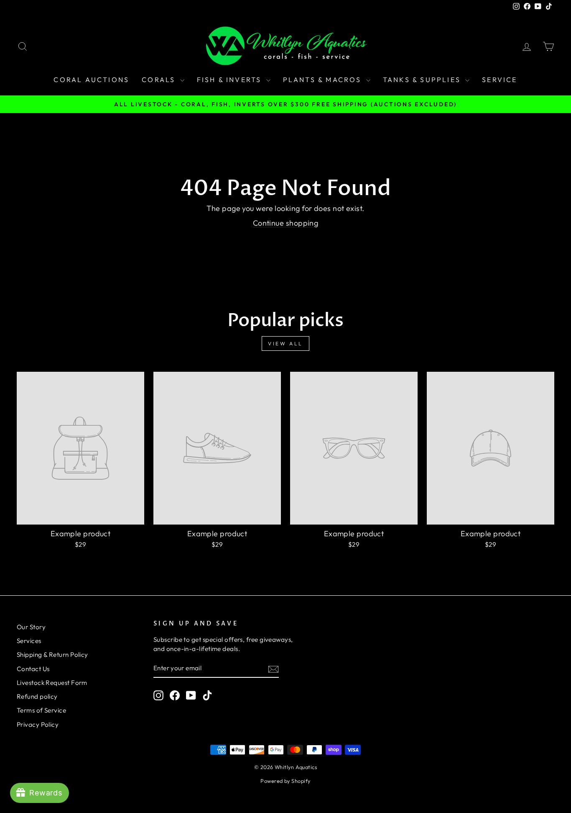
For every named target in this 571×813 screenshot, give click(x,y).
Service (499, 79)
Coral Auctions (91, 79)
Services (29, 641)
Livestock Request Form (52, 683)
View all (285, 343)
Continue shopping (286, 223)
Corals (160, 79)
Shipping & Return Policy (52, 655)
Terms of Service (41, 710)
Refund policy (37, 696)
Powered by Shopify (285, 780)
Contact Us (33, 669)
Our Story (31, 627)
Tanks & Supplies (423, 79)
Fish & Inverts (230, 79)
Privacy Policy (38, 724)
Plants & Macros (323, 79)
